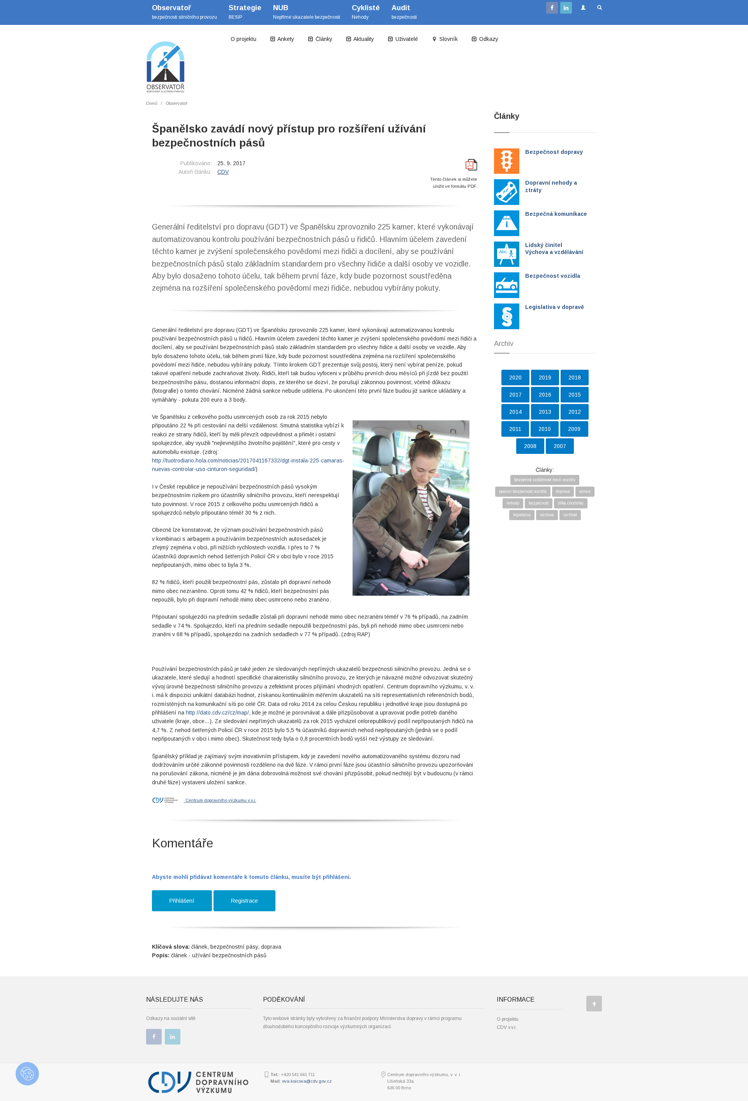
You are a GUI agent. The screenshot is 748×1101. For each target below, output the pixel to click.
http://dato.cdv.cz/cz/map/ (217, 712)
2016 (545, 395)
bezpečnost (539, 503)
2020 (515, 377)
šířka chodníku (571, 503)
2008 (530, 446)
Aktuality (363, 39)
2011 (515, 429)
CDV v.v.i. (507, 1027)
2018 (574, 377)
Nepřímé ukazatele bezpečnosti (306, 12)
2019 (545, 377)
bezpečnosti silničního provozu (184, 12)
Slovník (448, 39)
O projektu (243, 39)
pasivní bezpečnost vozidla (523, 491)
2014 (515, 412)
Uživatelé (406, 39)
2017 (515, 395)
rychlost (570, 515)
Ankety (285, 39)
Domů (151, 103)
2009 (574, 429)
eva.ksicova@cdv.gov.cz (307, 1081)
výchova (547, 515)
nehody (512, 503)
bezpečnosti (404, 12)
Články (323, 39)
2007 (560, 446)
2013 (545, 412)
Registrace (244, 901)
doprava (563, 491)
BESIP (245, 12)
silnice (585, 491)
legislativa (522, 515)
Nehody (366, 12)
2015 (574, 395)
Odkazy (488, 39)
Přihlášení (181, 901)
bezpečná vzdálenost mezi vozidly (544, 480)
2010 (544, 429)
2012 (574, 412)
